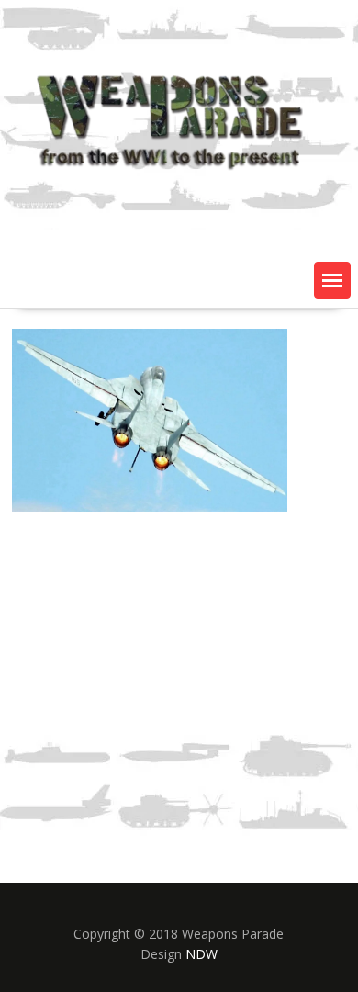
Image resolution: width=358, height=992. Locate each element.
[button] (332, 280)
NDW (201, 954)
